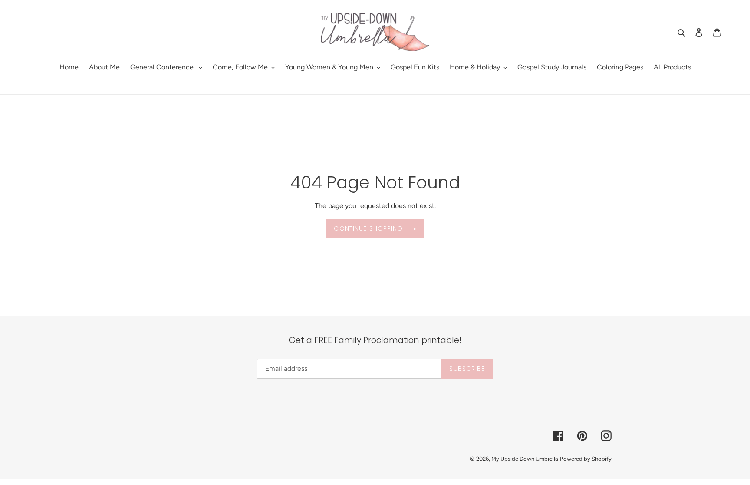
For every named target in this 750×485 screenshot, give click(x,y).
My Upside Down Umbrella (524, 458)
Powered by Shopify (586, 458)
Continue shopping (368, 228)
